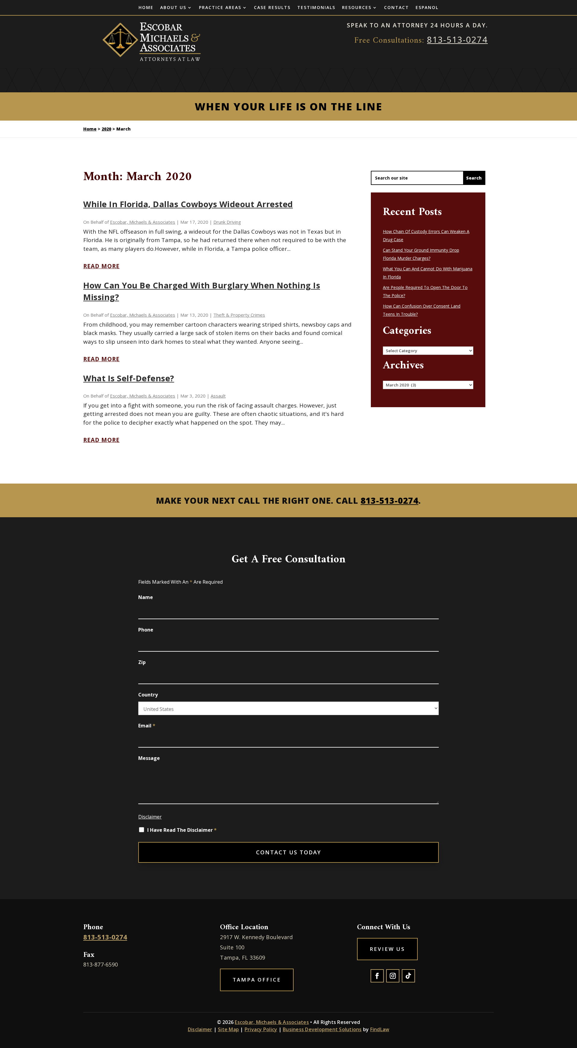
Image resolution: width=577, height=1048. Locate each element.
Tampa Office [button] (257, 979)
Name (145, 597)
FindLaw (379, 1029)
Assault (218, 396)
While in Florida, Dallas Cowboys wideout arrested (188, 204)
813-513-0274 (457, 39)
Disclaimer (150, 816)
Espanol (427, 7)
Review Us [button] (387, 948)
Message (149, 758)
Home (146, 7)
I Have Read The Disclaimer (182, 830)
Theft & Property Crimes (239, 315)
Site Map (228, 1029)
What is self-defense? (128, 378)
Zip (142, 662)
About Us (173, 7)
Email (146, 725)
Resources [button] (356, 7)
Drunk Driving (227, 222)
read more (101, 266)
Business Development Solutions (322, 1029)
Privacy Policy (261, 1029)
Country (148, 694)
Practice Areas (220, 7)
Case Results (272, 7)
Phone (145, 629)
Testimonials (316, 7)
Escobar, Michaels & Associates (142, 222)
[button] (571, 1004)
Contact (396, 7)
